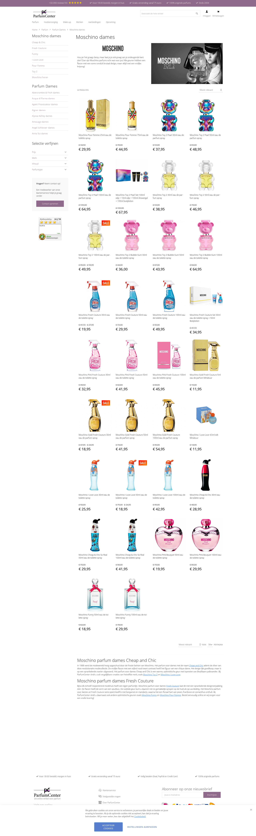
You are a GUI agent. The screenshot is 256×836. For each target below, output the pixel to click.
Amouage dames (40, 121)
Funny (35, 54)
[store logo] (44, 13)
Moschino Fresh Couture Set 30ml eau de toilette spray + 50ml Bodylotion (205, 318)
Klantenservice (109, 790)
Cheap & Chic (38, 42)
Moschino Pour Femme (170, 695)
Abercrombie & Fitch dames (46, 92)
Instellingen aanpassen (142, 827)
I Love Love (37, 59)
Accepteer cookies (108, 827)
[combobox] (170, 13)
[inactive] (50, 228)
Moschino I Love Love (170, 674)
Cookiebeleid (140, 816)
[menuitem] (36, 22)
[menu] (128, 22)
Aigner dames (39, 110)
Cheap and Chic (196, 665)
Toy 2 (34, 71)
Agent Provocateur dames (45, 104)
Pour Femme (38, 65)
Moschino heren (40, 77)
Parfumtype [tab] (37, 169)
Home (34, 29)
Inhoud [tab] (35, 163)
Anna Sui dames (40, 133)
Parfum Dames (59, 29)
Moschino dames (46, 35)
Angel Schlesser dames (43, 127)
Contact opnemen (50, 203)
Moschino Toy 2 (150, 674)
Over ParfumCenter (111, 802)
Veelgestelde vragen (112, 796)
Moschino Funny (149, 695)
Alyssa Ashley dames (42, 116)
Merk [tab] (34, 158)
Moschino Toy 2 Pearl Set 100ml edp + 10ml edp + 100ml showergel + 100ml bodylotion (132, 197)
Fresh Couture (172, 686)
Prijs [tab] (34, 152)
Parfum (44, 29)
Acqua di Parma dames (43, 98)
